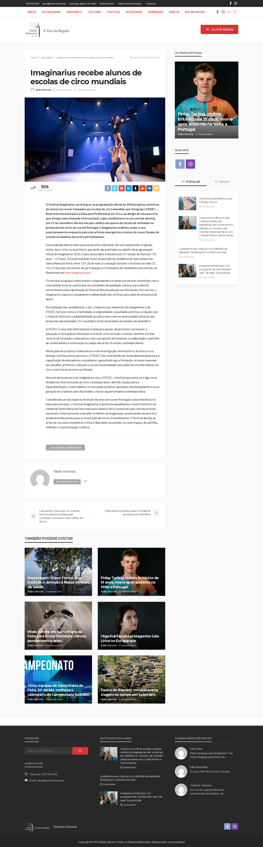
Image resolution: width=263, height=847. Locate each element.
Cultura (94, 12)
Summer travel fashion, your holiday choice (216, 200)
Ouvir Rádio (222, 29)
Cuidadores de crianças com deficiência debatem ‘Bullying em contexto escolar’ (203, 250)
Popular (192, 181)
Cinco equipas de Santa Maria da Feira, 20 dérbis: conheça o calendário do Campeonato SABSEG (58, 690)
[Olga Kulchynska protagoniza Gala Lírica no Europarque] (131, 626)
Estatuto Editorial (65, 826)
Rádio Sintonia (107, 3)
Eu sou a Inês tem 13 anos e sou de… (210, 771)
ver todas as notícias (67, 482)
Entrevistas (194, 12)
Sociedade (134, 12)
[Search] (235, 12)
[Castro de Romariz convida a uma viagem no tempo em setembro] (131, 679)
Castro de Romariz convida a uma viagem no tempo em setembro (129, 692)
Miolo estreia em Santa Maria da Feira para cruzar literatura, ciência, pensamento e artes (57, 636)
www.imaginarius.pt (77, 272)
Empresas (155, 12)
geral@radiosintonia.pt (50, 780)
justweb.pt (179, 842)
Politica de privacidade (130, 3)
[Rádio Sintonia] (47, 29)
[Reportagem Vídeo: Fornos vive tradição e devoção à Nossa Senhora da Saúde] (58, 572)
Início (32, 12)
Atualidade (51, 12)
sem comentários (86, 89)
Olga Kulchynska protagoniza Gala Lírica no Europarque (130, 638)
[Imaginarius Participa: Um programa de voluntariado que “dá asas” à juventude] (187, 270)
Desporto (74, 12)
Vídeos (174, 12)
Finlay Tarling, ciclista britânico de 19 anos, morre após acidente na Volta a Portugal (130, 582)
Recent (224, 181)
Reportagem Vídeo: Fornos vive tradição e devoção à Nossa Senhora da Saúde (58, 582)
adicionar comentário (66, 447)
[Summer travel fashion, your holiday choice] (187, 203)
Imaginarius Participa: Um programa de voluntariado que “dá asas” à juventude (215, 269)
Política (113, 12)
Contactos (151, 3)
